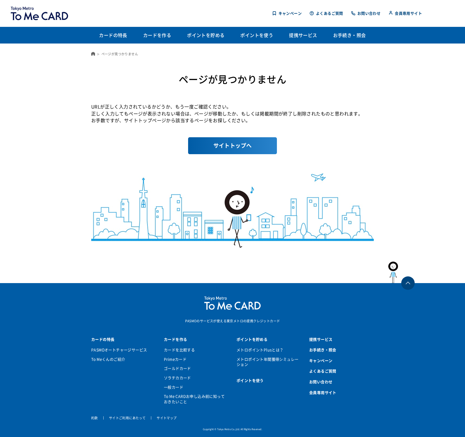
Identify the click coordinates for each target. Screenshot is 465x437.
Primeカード (175, 359)
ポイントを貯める (252, 339)
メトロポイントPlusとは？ (260, 349)
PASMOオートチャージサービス (119, 349)
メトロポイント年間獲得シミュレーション (267, 361)
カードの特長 (102, 339)
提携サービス (320, 339)
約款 (94, 418)
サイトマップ (167, 418)
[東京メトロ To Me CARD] (39, 13)
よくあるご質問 (329, 13)
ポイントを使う (250, 380)
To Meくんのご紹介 (108, 359)
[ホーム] (93, 54)
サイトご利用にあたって (127, 418)
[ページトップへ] (401, 272)
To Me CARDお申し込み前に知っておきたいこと (194, 398)
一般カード (173, 387)
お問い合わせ (369, 13)
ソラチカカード (177, 377)
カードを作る (175, 339)
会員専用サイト (408, 13)
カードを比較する (179, 349)
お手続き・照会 (322, 349)
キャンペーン (290, 13)
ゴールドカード (177, 368)
